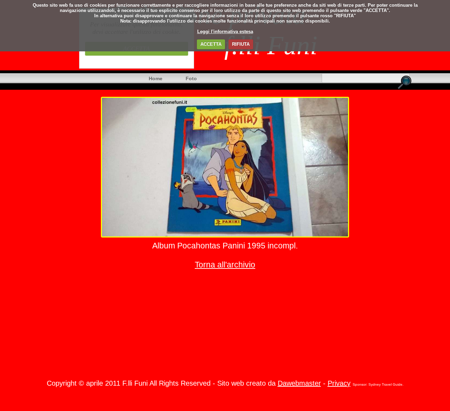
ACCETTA (210, 44)
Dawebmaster (299, 383)
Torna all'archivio (225, 264)
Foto (191, 78)
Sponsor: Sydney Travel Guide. (378, 384)
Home (155, 78)
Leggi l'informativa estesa (225, 31)
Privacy (339, 383)
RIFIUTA (241, 44)
